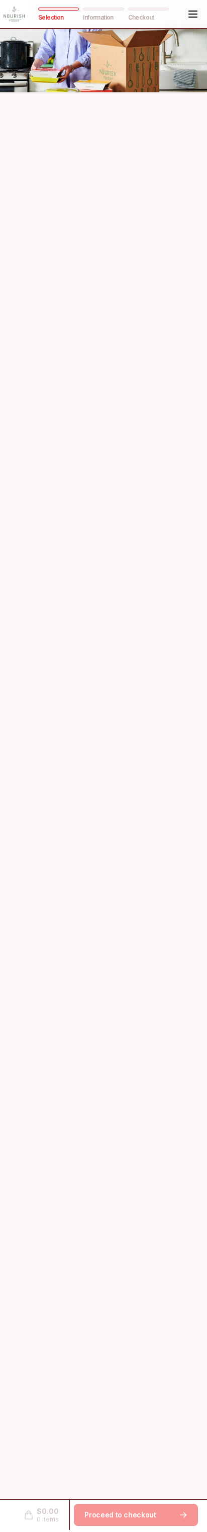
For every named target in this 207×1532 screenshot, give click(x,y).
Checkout (141, 17)
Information (98, 17)
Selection (51, 17)
